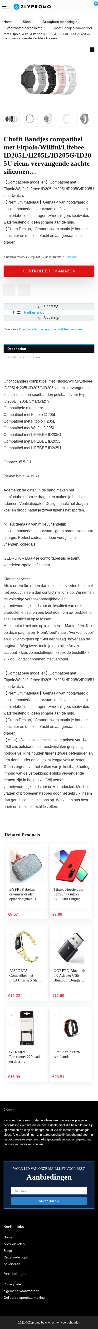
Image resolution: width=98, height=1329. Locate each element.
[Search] (73, 6)
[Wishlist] (83, 7)
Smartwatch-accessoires (23, 28)
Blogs (8, 1250)
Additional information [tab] (23, 357)
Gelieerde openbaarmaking (24, 1297)
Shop (27, 22)
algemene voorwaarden (21, 1291)
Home (8, 22)
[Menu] (5, 6)
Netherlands (34, 312)
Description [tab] (16, 349)
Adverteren (12, 1264)
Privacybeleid (14, 1284)
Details (72, 257)
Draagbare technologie (60, 22)
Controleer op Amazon (49, 271)
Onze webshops (16, 1257)
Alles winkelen (14, 1244)
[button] (92, 49)
